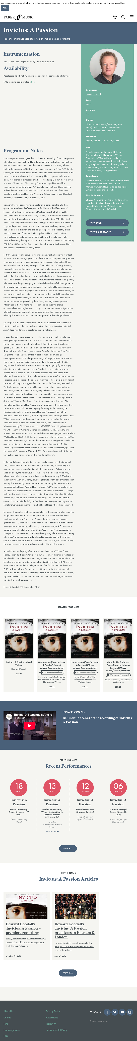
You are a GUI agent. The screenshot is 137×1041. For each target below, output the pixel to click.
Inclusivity (51, 1023)
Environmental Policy (56, 1030)
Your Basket (115, 17)
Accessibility (52, 1017)
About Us (8, 1011)
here (33, 81)
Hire (6, 1023)
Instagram (129, 1012)
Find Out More (52, 832)
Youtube (122, 1012)
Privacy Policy (53, 1011)
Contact (7, 1017)
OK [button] (5, 7)
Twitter (114, 1012)
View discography (100, 232)
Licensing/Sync (12, 1030)
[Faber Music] (19, 17)
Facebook (107, 1012)
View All (68, 848)
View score (96, 222)
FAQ (6, 1036)
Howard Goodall (93, 94)
